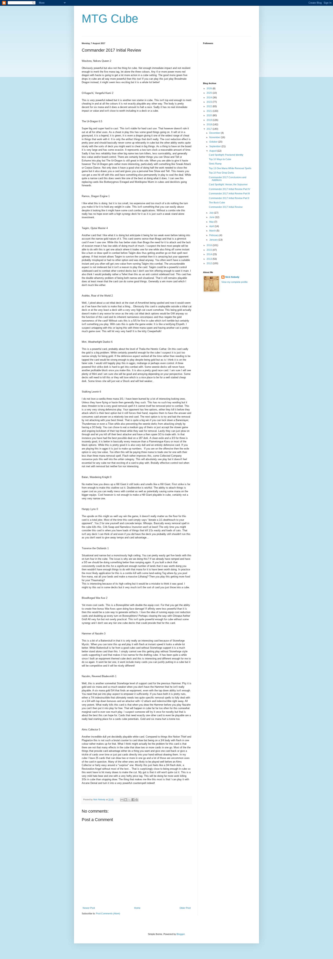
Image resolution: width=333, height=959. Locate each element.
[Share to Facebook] (133, 800)
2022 (210, 106)
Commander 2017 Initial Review (226, 207)
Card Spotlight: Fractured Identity (226, 155)
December (215, 133)
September (215, 146)
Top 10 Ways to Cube (220, 159)
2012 (210, 263)
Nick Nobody (232, 277)
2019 (210, 120)
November (215, 137)
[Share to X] (129, 800)
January (213, 239)
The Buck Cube (217, 202)
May (211, 222)
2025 (210, 93)
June (212, 217)
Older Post (185, 908)
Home (137, 908)
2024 (210, 97)
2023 (210, 102)
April (212, 226)
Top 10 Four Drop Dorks (221, 172)
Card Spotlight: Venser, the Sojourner (228, 184)
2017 (210, 129)
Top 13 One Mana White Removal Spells (230, 168)
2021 (210, 111)
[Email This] (122, 800)
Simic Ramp (215, 163)
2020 (210, 115)
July (211, 212)
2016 (210, 245)
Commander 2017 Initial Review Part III (229, 193)
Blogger (181, 934)
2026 (210, 88)
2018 (210, 124)
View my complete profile (234, 282)
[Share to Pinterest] (137, 800)
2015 (210, 250)
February (214, 235)
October (213, 141)
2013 (210, 259)
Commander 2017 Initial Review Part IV (229, 189)
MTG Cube (110, 18)
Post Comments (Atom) (108, 913)
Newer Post (89, 908)
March (212, 230)
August (213, 151)
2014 (210, 254)
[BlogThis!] (126, 800)
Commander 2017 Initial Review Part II (229, 198)
